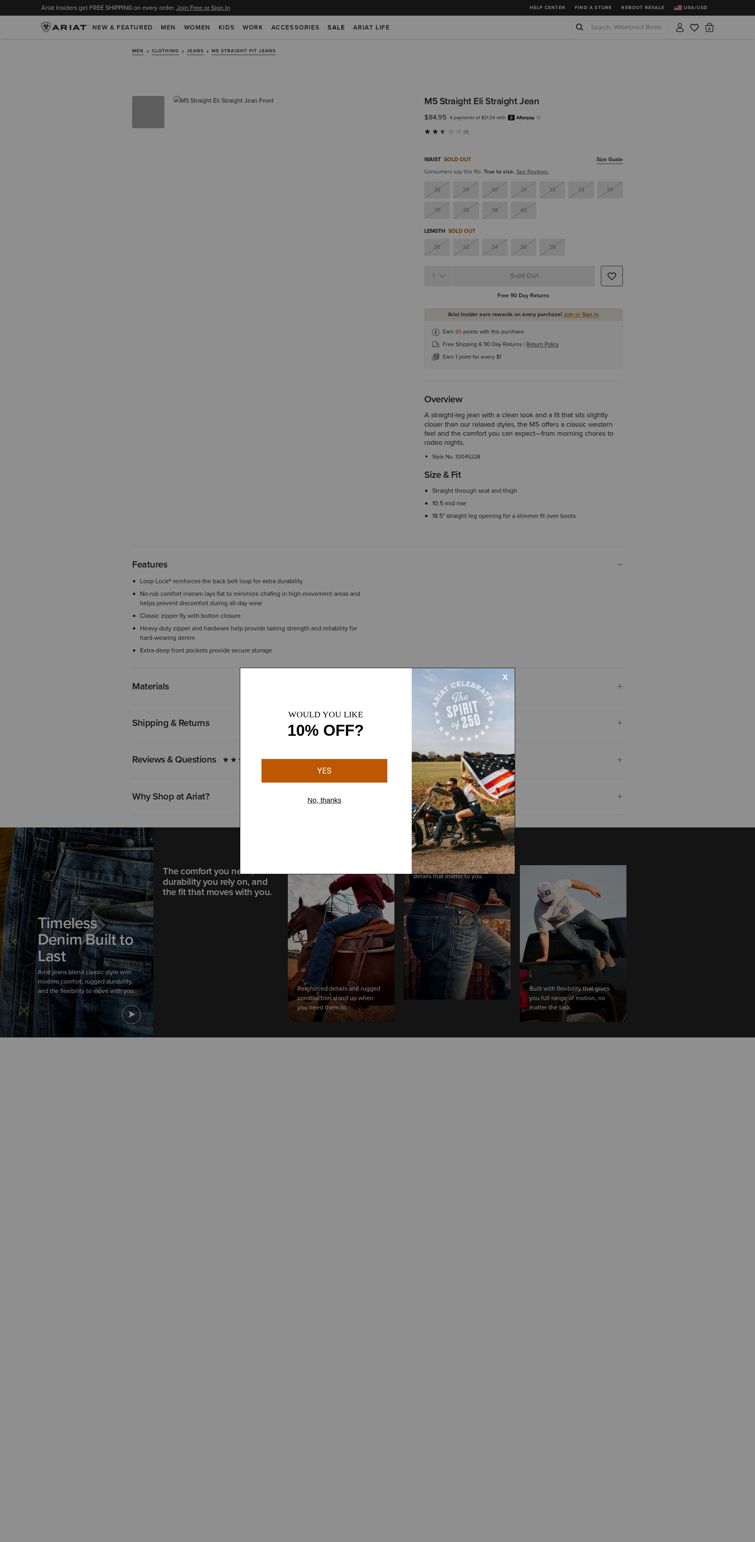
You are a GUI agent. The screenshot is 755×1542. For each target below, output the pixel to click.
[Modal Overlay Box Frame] (377, 771)
